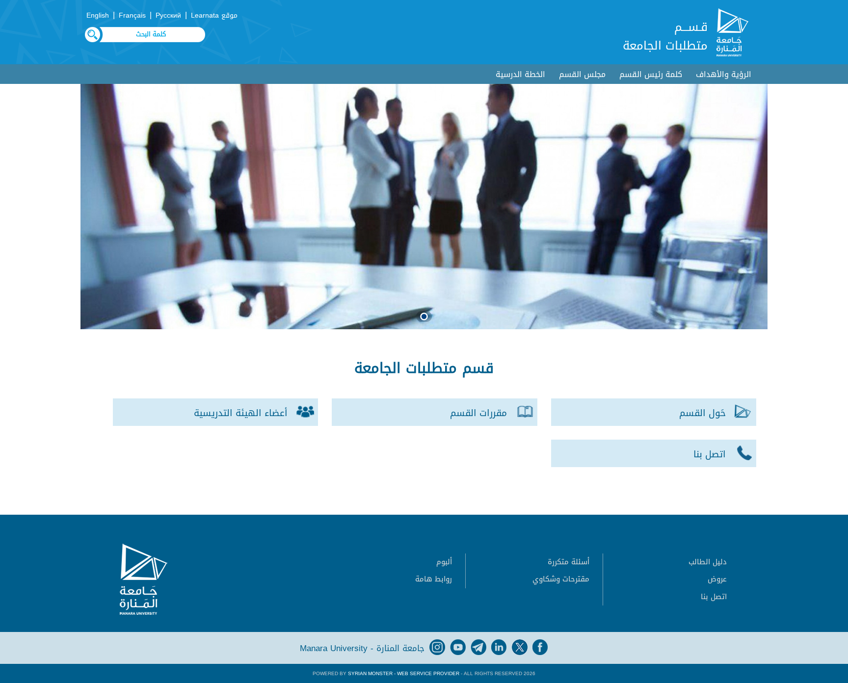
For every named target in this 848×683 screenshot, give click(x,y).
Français (132, 15)
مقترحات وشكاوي (560, 579)
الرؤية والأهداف (723, 74)
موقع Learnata (214, 15)
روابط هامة (433, 579)
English (97, 15)
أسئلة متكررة (568, 562)
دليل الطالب (708, 562)
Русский (168, 15)
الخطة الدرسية (520, 74)
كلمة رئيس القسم (650, 74)
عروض (717, 579)
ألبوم (444, 562)
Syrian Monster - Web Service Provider (403, 673)
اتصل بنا (714, 597)
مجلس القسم (582, 74)
